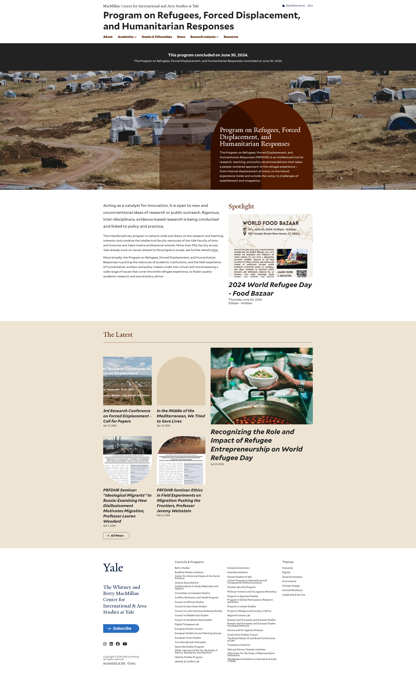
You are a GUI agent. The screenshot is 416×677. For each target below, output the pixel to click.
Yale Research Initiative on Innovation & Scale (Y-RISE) (252, 660)
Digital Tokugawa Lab (187, 624)
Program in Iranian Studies (241, 607)
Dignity (286, 572)
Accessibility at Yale (114, 663)
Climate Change (291, 586)
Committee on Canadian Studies (192, 593)
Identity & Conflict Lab (187, 662)
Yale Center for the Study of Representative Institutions (251, 654)
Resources (231, 36)
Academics (126, 36)
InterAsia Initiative (237, 572)
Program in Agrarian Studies (242, 596)
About (108, 36)
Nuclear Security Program (241, 587)
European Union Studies (188, 638)
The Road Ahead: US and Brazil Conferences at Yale (251, 639)
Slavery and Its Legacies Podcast (245, 630)
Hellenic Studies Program (188, 657)
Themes (288, 561)
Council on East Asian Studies (191, 607)
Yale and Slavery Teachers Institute (246, 650)
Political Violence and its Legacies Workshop (252, 592)
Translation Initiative (238, 645)
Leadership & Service (293, 595)
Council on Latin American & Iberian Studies (198, 611)
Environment (289, 581)
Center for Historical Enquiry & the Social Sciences (197, 577)
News (181, 36)
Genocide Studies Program (189, 647)
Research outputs (203, 36)
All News (117, 535)
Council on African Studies (189, 602)
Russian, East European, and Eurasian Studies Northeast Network (251, 625)
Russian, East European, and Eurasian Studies (251, 620)
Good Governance (292, 577)
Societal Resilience (292, 590)
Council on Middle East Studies (191, 615)
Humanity (287, 568)
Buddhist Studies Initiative (189, 572)
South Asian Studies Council (242, 635)
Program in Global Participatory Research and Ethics (250, 601)
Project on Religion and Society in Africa (249, 611)
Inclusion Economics (238, 568)
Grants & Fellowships (157, 36)
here (215, 250)
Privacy (131, 663)
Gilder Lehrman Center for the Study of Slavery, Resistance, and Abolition (196, 651)
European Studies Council (189, 629)
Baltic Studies (182, 568)
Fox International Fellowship (190, 642)
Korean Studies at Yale (239, 577)
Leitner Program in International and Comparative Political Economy (247, 582)
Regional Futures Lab (238, 615)
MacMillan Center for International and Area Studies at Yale (151, 6)
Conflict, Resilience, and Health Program (197, 598)
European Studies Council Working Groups (198, 633)
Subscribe (122, 628)
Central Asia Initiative (187, 583)
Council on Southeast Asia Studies (193, 620)
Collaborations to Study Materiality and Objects (196, 587)
